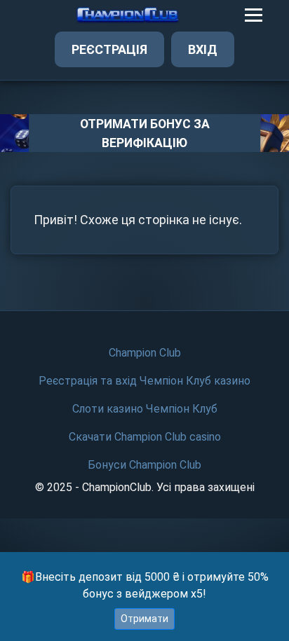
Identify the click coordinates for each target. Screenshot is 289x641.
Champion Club (145, 352)
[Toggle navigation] (253, 15)
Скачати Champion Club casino (145, 436)
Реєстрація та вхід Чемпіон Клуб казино (144, 380)
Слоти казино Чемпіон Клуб (144, 408)
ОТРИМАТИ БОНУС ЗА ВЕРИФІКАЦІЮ (145, 133)
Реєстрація (109, 49)
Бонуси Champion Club (144, 464)
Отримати (144, 618)
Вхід (202, 49)
